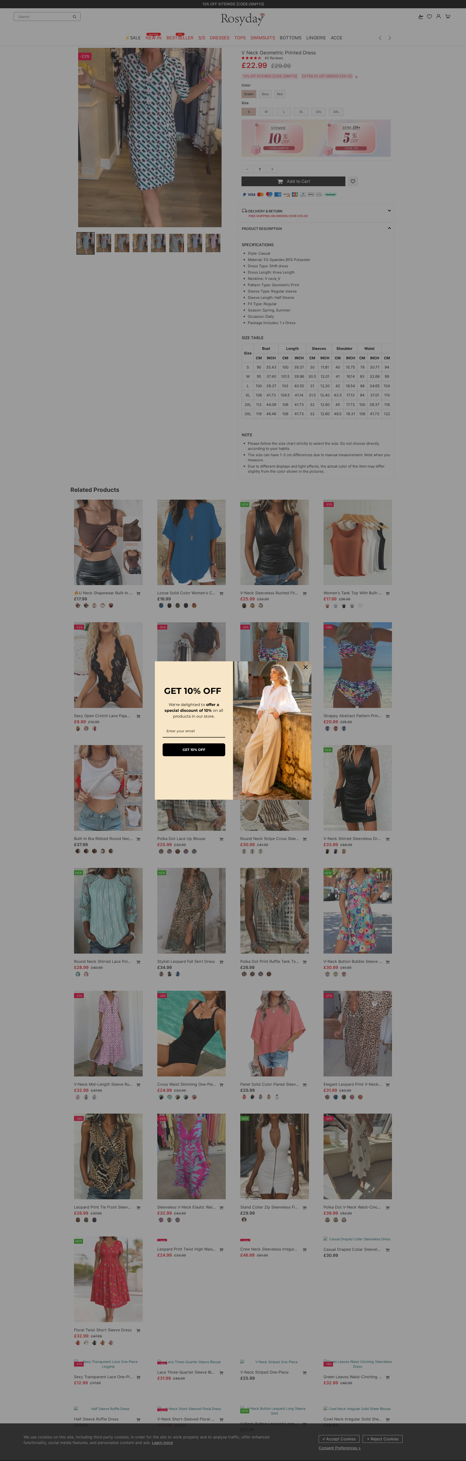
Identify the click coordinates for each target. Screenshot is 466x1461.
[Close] (305, 667)
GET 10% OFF (194, 749)
